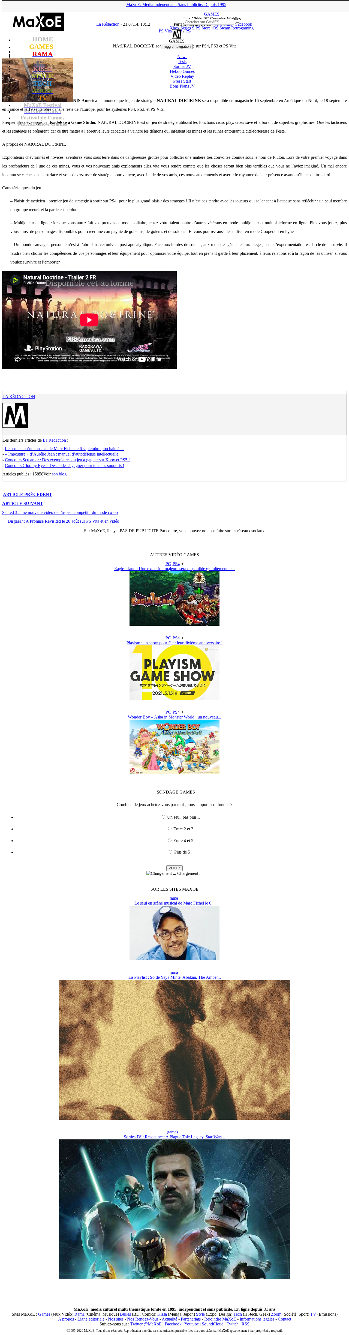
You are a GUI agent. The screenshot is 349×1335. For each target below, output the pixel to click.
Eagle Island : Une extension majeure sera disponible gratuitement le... (174, 568)
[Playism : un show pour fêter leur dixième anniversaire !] (174, 698)
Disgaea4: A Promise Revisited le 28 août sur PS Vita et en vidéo (63, 521)
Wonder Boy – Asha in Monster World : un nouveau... (174, 717)
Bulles (125, 1314)
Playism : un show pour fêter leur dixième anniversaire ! (174, 642)
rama (174, 898)
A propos (66, 1319)
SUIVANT (22, 503)
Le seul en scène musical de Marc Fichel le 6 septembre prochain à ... (64, 448)
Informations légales (257, 1319)
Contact (284, 1319)
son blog (59, 474)
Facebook (173, 1324)
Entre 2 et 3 (183, 829)
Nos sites (116, 1319)
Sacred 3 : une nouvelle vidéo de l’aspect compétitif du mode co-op (60, 512)
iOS (215, 28)
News (182, 56)
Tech (237, 1314)
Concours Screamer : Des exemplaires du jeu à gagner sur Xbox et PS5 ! (67, 459)
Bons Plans (182, 86)
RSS (245, 1324)
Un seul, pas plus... (183, 817)
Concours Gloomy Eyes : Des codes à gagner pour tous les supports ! (64, 465)
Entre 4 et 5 (183, 840)
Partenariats (191, 1319)
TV (313, 1314)
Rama (79, 1314)
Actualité (169, 1319)
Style (200, 1314)
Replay (182, 76)
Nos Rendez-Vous (142, 1319)
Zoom (276, 1314)
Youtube (191, 1324)
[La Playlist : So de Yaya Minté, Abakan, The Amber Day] (174, 1118)
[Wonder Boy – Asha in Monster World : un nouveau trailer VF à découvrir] (174, 772)
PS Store (202, 28)
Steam (224, 28)
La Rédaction (18, 396)
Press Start (182, 81)
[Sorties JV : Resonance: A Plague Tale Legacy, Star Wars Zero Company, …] (174, 1278)
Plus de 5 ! (183, 852)
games (172, 1132)
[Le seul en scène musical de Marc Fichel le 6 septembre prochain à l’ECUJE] (174, 958)
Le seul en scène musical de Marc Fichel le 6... (174, 903)
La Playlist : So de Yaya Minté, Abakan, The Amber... (174, 977)
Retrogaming (242, 28)
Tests (182, 61)
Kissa (162, 1314)
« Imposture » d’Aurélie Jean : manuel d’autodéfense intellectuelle (61, 454)
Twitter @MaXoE (146, 1324)
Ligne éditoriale (90, 1319)
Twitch (233, 1324)
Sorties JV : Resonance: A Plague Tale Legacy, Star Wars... (174, 1137)
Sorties (182, 66)
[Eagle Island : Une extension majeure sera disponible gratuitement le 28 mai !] (174, 624)
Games (44, 1314)
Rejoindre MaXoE (220, 1319)
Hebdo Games (182, 71)
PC (168, 563)
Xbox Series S (182, 28)
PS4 (176, 563)
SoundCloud (213, 1324)
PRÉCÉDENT (27, 494)
